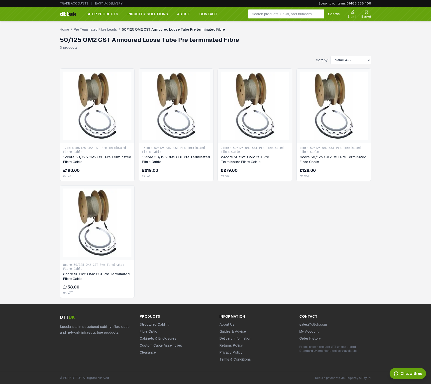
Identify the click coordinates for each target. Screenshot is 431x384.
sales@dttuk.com (313, 324)
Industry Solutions (147, 14)
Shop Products (102, 14)
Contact (208, 14)
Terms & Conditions (235, 359)
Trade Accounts (74, 3)
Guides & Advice (232, 331)
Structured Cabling (155, 324)
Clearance (148, 352)
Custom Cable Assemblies (161, 345)
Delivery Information (235, 338)
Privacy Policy (231, 352)
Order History (310, 338)
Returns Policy (231, 345)
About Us (226, 324)
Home (64, 29)
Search (334, 14)
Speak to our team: (345, 3)
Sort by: (322, 60)
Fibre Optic (148, 331)
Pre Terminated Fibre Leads (95, 29)
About (183, 14)
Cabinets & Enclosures (158, 338)
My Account (309, 331)
